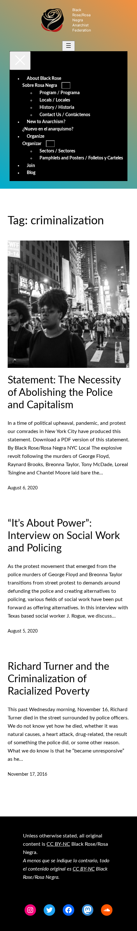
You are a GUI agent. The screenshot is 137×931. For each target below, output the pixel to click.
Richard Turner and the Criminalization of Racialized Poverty (58, 679)
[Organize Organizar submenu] (50, 143)
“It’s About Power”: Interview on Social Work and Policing (64, 535)
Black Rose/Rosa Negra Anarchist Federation (81, 20)
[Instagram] (30, 910)
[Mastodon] (87, 910)
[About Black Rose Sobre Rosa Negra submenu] (65, 85)
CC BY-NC (58, 844)
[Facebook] (68, 910)
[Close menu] (20, 60)
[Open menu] (68, 46)
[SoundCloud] (106, 910)
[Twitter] (49, 910)
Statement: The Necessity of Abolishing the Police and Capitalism (64, 392)
